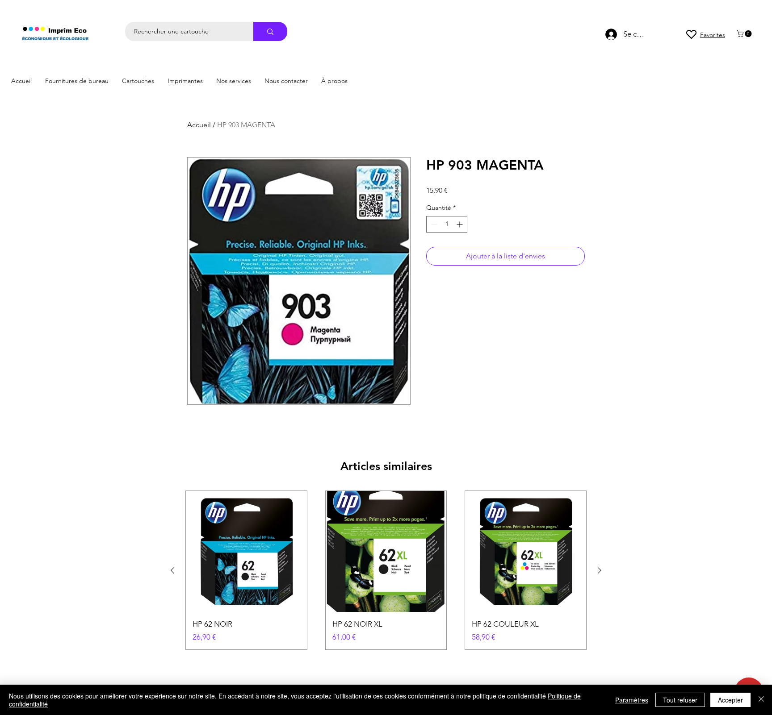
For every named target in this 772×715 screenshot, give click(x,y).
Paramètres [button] (631, 699)
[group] (386, 570)
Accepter (730, 699)
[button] (745, 33)
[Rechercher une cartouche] (270, 31)
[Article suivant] (599, 570)
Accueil (199, 125)
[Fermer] (761, 700)
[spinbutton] (447, 224)
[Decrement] (433, 224)
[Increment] (460, 224)
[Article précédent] (172, 570)
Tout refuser (680, 699)
